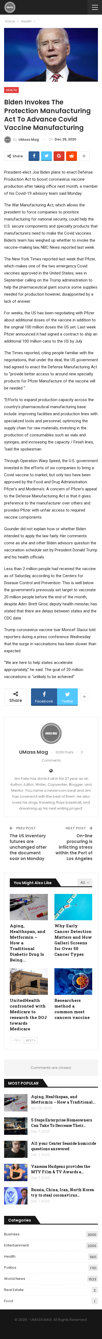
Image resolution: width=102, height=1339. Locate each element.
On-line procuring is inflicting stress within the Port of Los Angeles (73, 847)
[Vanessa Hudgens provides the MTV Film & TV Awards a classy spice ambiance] (15, 1172)
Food (8, 1300)
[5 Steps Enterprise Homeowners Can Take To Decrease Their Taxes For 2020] (15, 1126)
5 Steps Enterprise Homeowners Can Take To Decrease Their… (61, 1122)
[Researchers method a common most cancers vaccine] (73, 981)
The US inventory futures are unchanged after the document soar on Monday (28, 847)
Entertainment (16, 1245)
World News (14, 1278)
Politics (10, 1267)
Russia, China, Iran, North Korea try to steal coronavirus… (62, 1192)
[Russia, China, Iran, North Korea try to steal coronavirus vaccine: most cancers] (15, 1195)
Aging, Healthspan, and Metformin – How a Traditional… (63, 1099)
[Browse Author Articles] (51, 733)
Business (12, 1234)
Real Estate (14, 1289)
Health (11, 90)
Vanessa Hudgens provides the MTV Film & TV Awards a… (60, 1169)
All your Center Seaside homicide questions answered (63, 1146)
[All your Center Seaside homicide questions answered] (15, 1149)
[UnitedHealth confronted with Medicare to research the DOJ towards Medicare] (29, 981)
